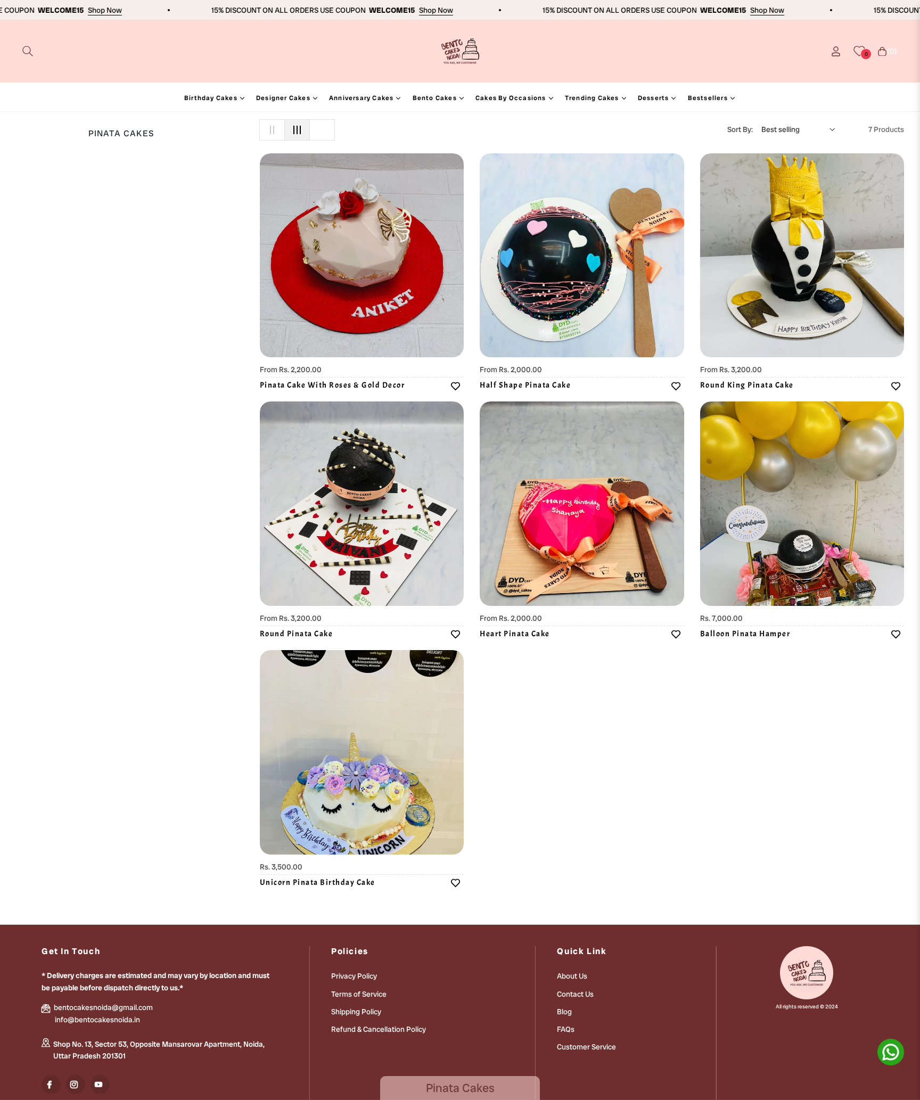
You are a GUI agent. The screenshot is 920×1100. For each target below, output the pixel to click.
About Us (572, 976)
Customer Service (586, 1047)
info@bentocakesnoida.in (97, 1019)
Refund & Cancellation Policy (378, 1029)
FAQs (565, 1029)
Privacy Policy (354, 976)
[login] (836, 51)
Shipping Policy (356, 1011)
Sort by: (740, 129)
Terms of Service (359, 994)
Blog (564, 1011)
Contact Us (575, 994)
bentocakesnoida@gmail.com (102, 1007)
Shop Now (79, 10)
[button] (27, 51)
